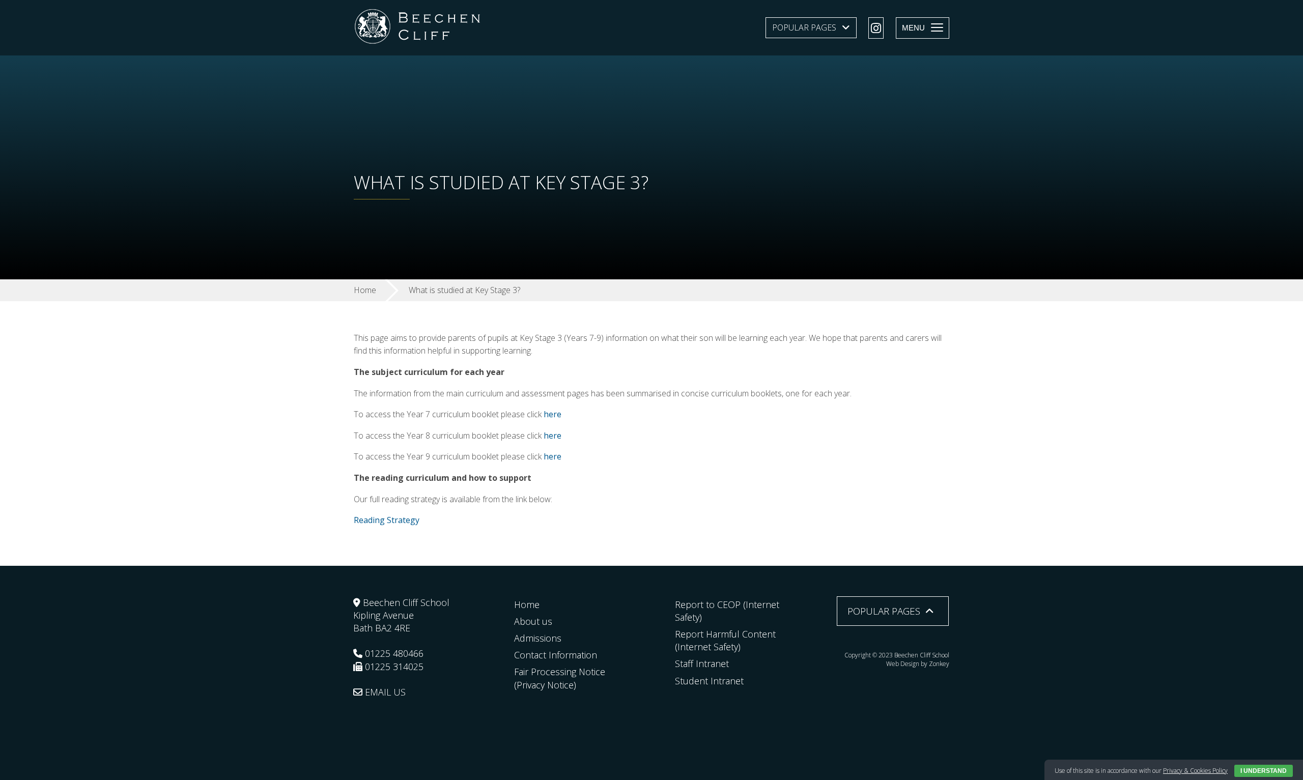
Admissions (537, 638)
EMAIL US (384, 692)
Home (527, 604)
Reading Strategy (386, 520)
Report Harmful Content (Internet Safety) (725, 640)
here (552, 414)
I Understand (1263, 770)
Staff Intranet (702, 663)
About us (533, 621)
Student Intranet (709, 681)
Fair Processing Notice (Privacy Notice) (559, 678)
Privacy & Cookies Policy (1195, 770)
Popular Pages (804, 27)
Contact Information (555, 655)
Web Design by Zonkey (917, 663)
